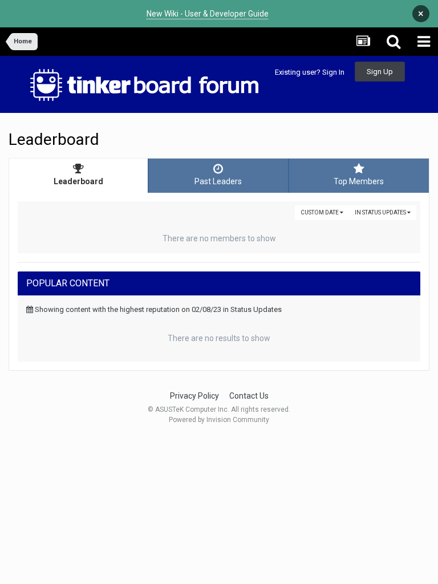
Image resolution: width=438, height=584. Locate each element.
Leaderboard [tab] (78, 181)
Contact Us (249, 395)
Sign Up (380, 71)
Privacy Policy (194, 395)
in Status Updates (381, 212)
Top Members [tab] (359, 181)
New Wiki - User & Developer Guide (208, 13)
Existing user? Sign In (309, 72)
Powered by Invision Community (219, 420)
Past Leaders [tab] (218, 181)
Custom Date (320, 212)
